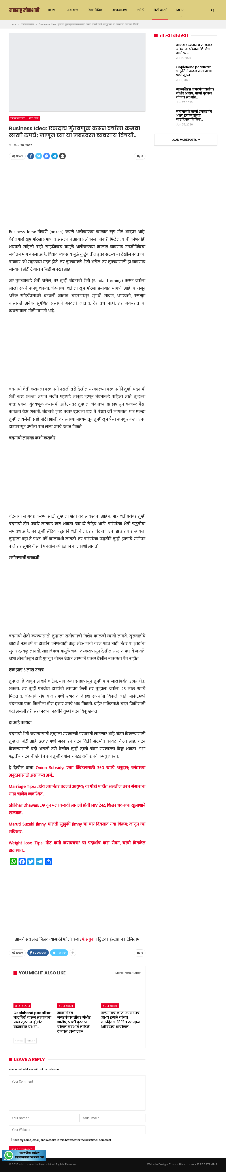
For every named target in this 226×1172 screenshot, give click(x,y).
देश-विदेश (95, 10)
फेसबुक (88, 939)
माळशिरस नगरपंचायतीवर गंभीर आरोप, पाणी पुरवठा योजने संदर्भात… (195, 93)
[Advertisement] (77, 194)
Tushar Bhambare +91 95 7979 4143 (193, 1164)
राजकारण (119, 10)
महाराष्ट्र (73, 10)
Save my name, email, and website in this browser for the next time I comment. (62, 1140)
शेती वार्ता (160, 10)
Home (52, 10)
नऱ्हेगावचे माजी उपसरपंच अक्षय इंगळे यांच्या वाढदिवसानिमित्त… (194, 115)
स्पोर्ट (140, 10)
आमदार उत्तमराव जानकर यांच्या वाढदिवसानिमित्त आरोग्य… (194, 49)
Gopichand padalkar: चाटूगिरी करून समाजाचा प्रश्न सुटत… (194, 71)
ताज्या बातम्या (17, 118)
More (180, 10)
